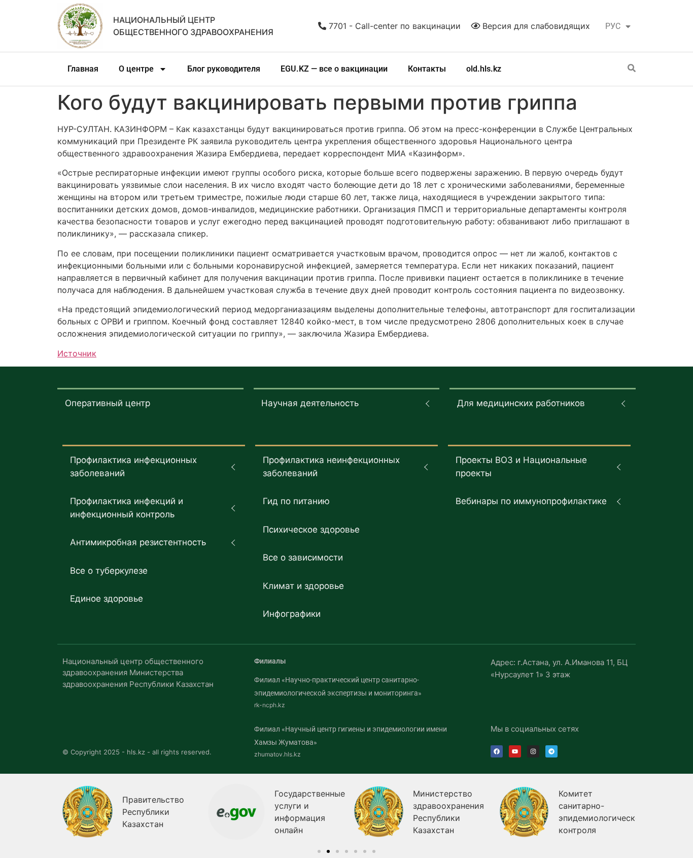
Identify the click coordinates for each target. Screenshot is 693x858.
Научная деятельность (310, 403)
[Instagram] (533, 751)
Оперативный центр (107, 403)
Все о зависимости (303, 557)
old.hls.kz (483, 69)
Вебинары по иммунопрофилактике (531, 501)
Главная (82, 69)
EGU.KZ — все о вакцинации (334, 69)
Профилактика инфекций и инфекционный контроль (126, 507)
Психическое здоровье (311, 529)
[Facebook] (497, 751)
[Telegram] (551, 751)
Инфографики (292, 614)
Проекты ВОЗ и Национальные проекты (521, 466)
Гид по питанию (296, 501)
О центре (136, 69)
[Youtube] (515, 751)
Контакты (427, 69)
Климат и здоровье (303, 586)
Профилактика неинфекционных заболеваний (331, 466)
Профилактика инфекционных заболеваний (133, 466)
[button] (319, 851)
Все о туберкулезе (109, 571)
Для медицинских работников (521, 403)
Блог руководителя (223, 69)
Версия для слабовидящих (535, 26)
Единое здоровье (106, 598)
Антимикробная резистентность (138, 542)
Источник (76, 353)
